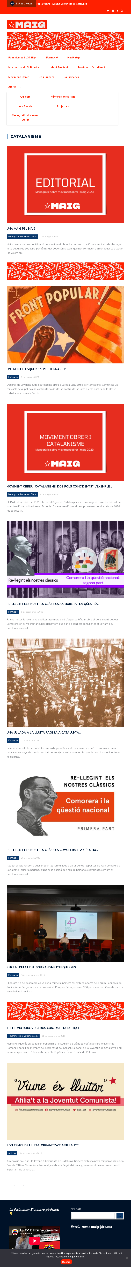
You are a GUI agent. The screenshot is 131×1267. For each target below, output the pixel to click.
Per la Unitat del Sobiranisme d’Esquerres (41, 967)
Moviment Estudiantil (92, 67)
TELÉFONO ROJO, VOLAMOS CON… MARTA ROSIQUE (43, 1028)
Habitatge (74, 57)
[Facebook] (117, 10)
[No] (126, 1258)
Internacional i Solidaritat (24, 67)
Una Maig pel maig (21, 229)
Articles (12, 1153)
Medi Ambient (59, 67)
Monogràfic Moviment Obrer (25, 117)
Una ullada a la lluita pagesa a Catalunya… (44, 733)
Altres (12, 87)
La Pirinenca (71, 77)
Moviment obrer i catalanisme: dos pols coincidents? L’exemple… (59, 487)
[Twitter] (108, 10)
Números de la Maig (63, 96)
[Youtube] (122, 10)
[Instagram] (113, 10)
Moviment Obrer (18, 77)
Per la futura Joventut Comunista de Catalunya (62, 3)
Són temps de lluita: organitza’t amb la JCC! (43, 1145)
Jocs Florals (25, 106)
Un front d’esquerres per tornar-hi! (36, 369)
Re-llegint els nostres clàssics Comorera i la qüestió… (52, 850)
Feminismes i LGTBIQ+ (22, 57)
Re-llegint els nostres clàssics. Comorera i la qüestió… (53, 604)
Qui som (25, 96)
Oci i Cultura (46, 77)
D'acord (66, 1262)
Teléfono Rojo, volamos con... (23, 1036)
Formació (52, 57)
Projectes (63, 106)
